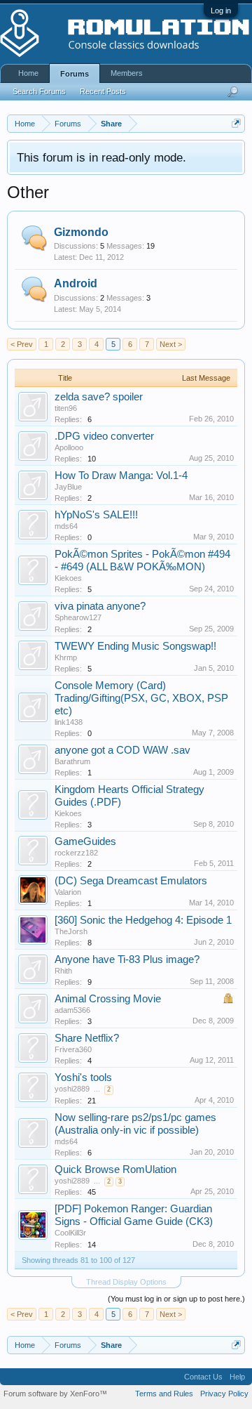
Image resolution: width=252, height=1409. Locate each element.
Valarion (68, 892)
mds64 (66, 526)
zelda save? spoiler (99, 396)
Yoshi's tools (83, 1077)
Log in (221, 10)
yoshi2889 (72, 1088)
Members (127, 73)
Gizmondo (81, 232)
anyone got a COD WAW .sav (122, 750)
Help (237, 1376)
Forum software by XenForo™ (55, 1393)
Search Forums (39, 91)
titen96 (66, 408)
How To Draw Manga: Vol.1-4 (121, 475)
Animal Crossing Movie (108, 998)
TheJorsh (71, 931)
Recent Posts (103, 91)
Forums (74, 74)
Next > (171, 344)
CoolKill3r (70, 1232)
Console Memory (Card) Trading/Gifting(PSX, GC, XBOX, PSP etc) (141, 698)
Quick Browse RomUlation (115, 1169)
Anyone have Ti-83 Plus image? (127, 959)
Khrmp (66, 657)
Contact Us (203, 1376)
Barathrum (72, 761)
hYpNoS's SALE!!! (96, 514)
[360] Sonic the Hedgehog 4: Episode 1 (143, 920)
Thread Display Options (126, 1282)
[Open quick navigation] (236, 123)
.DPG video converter (104, 436)
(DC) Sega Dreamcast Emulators (131, 880)
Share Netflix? (87, 1038)
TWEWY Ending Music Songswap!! (135, 646)
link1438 (69, 722)
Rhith (63, 970)
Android (75, 283)
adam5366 (72, 1010)
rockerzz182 (76, 852)
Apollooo (69, 447)
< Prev (21, 344)
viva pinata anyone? (100, 606)
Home (28, 73)
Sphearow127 (78, 617)
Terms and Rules (164, 1393)
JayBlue (68, 487)
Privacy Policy (224, 1393)
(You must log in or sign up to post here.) (176, 1299)
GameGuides (85, 841)
